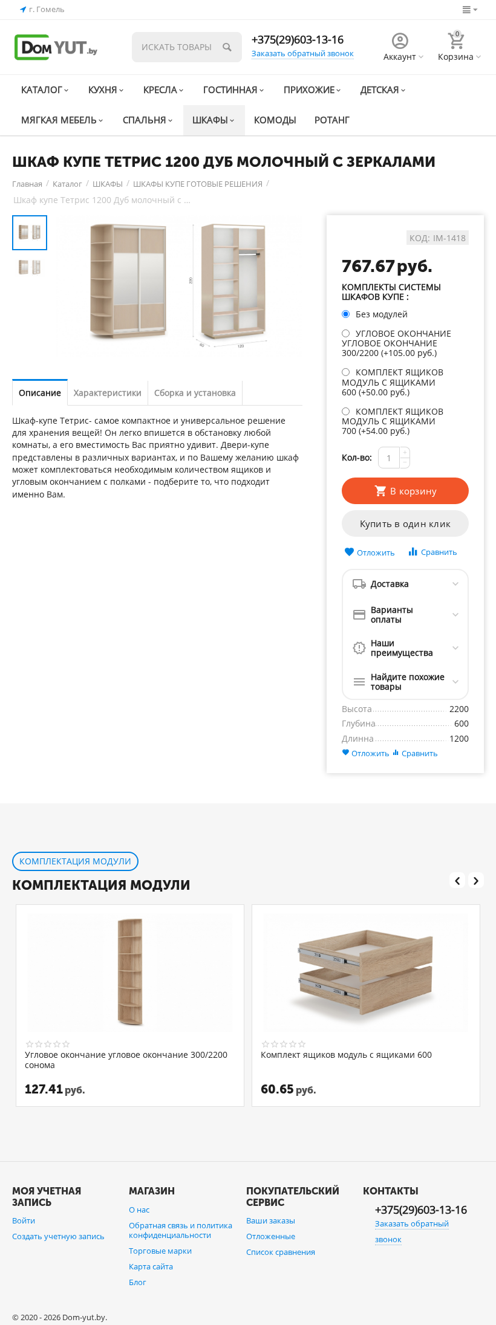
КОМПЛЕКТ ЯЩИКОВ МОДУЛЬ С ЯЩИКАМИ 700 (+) (392, 421)
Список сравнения (280, 1251)
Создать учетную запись (58, 1236)
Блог (137, 1282)
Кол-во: (357, 457)
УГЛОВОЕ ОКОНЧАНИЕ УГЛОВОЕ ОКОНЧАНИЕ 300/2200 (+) (396, 343)
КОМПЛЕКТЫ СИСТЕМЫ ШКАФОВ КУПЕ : (391, 292)
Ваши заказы (270, 1220)
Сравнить (439, 551)
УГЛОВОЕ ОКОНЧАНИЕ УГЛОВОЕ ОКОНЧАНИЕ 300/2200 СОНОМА (126, 1059)
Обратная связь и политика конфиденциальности (180, 1230)
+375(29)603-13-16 (298, 39)
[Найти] (227, 47)
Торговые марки (160, 1250)
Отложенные (270, 1236)
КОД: (420, 238)
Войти (23, 1220)
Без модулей (381, 314)
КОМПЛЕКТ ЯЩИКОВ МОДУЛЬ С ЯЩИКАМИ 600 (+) (392, 381)
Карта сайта (151, 1266)
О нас (139, 1209)
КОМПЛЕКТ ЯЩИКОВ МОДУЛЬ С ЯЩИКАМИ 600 (346, 1055)
